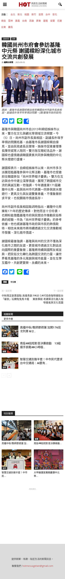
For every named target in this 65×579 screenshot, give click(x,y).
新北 (20, 14)
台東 (3, 27)
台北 (12, 14)
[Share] (26, 121)
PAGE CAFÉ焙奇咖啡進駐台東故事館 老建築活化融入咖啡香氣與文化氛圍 (48, 299)
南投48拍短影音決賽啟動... (48, 443)
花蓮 (59, 20)
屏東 (38, 20)
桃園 (26, 14)
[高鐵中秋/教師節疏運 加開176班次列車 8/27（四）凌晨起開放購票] (10, 331)
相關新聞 (8, 314)
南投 (3, 20)
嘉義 (17, 20)
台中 (48, 14)
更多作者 (8, 319)
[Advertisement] (33, 511)
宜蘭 (52, 20)
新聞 (4, 351)
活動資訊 (6, 39)
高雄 (31, 20)
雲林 (10, 20)
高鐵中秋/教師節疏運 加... (15, 443)
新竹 (34, 14)
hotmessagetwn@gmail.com (37, 565)
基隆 (45, 20)
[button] (60, 4)
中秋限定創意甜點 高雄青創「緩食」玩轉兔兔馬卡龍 (17, 297)
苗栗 (40, 14)
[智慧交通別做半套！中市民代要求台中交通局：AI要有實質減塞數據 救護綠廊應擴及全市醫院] (10, 363)
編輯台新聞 (8, 62)
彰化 (54, 14)
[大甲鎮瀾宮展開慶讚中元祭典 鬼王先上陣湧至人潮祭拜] (49, 459)
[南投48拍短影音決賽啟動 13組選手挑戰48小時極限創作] (10, 347)
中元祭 (13, 282)
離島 (10, 27)
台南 (24, 20)
